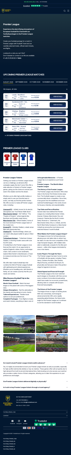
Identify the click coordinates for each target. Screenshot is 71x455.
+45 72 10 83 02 (10, 58)
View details (57, 96)
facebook (12, 423)
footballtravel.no (9, 444)
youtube (25, 423)
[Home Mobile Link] (6, 11)
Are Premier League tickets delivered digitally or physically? (25, 381)
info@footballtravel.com (30, 402)
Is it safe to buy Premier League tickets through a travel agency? (26, 387)
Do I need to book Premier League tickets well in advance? (24, 363)
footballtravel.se (9, 449)
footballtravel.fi (9, 446)
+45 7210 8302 (22, 400)
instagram (19, 423)
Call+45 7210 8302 (41, 1)
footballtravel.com (9, 438)
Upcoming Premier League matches (18, 135)
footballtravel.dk (9, 441)
